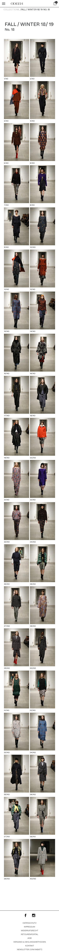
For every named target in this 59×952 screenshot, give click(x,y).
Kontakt (29, 945)
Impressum (29, 926)
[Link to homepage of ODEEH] (17, 4)
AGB (30, 938)
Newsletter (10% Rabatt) (29, 949)
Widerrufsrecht (29, 930)
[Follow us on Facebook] (25, 915)
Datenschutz (30, 923)
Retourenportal (29, 934)
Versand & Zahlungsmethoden (29, 941)
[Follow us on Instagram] (33, 915)
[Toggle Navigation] (3, 3)
